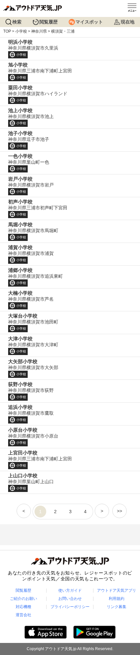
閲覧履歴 (48, 21)
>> (119, 511)
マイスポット (89, 21)
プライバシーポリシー (70, 606)
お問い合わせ (70, 598)
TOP (7, 31)
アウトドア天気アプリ (116, 590)
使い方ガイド (70, 590)
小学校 (21, 31)
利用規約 (116, 598)
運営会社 (23, 615)
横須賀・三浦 (63, 31)
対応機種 (23, 606)
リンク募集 (116, 606)
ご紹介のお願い (23, 598)
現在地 (127, 21)
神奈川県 (39, 31)
